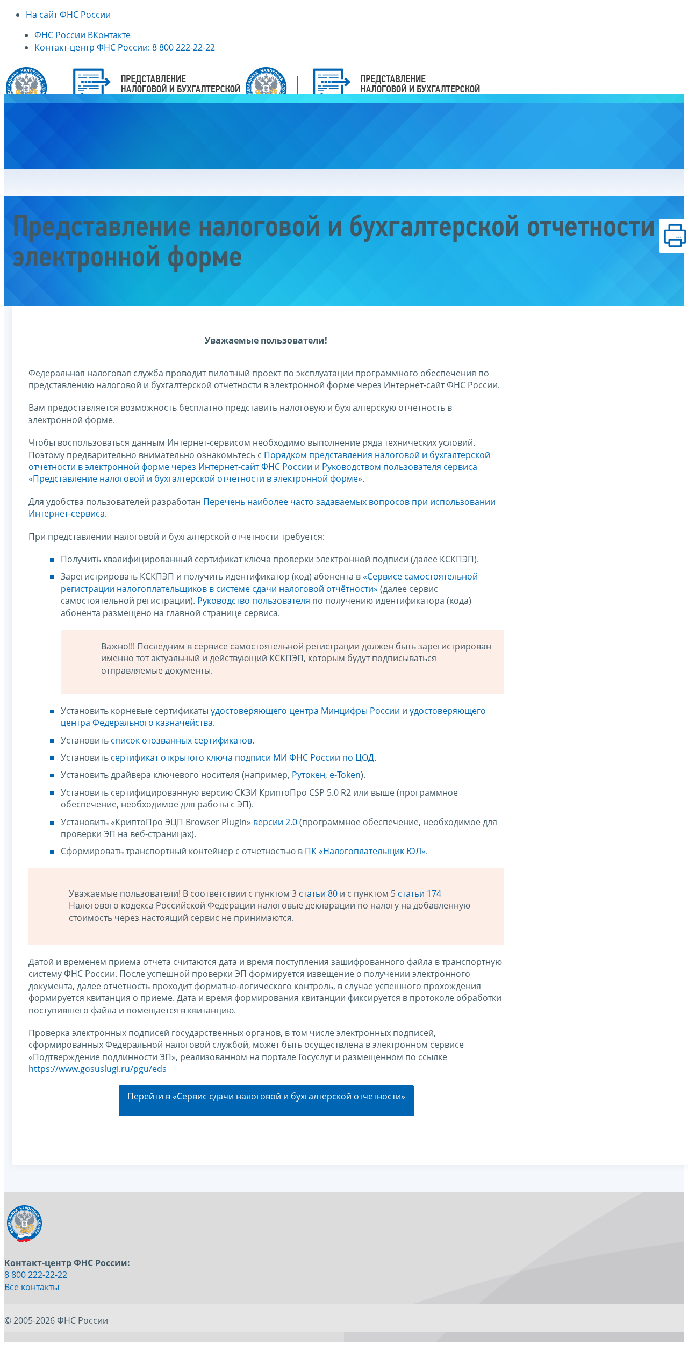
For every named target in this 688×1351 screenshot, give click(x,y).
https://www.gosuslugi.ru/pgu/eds (97, 1069)
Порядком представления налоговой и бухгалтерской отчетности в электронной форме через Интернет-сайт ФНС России (259, 461)
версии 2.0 (275, 822)
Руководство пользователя (253, 600)
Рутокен (308, 775)
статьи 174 (419, 893)
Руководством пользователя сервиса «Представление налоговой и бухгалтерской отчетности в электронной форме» (252, 472)
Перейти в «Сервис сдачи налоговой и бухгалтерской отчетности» (266, 1096)
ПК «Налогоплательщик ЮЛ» (365, 851)
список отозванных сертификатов (181, 740)
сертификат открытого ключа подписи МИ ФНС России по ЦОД (242, 757)
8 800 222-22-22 (35, 1275)
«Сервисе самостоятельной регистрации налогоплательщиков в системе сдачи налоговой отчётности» (269, 582)
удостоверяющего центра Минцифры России (305, 711)
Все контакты (31, 1287)
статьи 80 (318, 893)
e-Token (345, 775)
